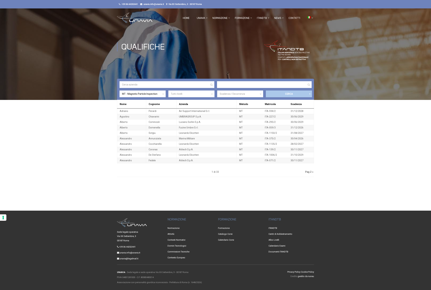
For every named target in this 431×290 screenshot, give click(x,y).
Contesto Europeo (176, 257)
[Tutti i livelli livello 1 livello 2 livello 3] (191, 93)
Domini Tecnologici (177, 246)
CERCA (289, 94)
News (277, 18)
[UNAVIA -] (134, 19)
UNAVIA (201, 18)
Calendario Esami (277, 246)
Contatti (294, 18)
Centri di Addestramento (280, 234)
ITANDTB (262, 18)
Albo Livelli (274, 240)
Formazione (242, 18)
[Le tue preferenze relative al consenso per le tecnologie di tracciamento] (3, 217)
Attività (171, 234)
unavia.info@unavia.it (153, 4)
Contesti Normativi (176, 240)
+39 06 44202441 (130, 4)
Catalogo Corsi (225, 234)
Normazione (219, 18)
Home (186, 18)
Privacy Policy (293, 272)
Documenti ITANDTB (278, 251)
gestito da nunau (306, 276)
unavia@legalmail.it (129, 258)
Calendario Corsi (226, 240)
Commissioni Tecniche (178, 251)
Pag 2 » (309, 171)
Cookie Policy (307, 272)
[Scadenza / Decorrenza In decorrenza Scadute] (240, 93)
